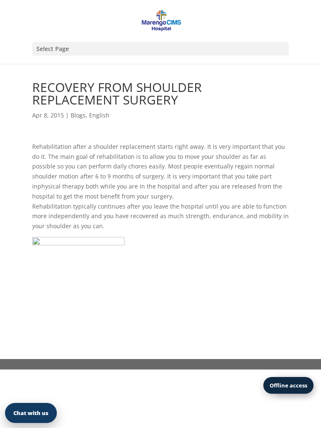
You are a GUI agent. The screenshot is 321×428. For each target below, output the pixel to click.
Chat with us (30, 413)
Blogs (78, 115)
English (99, 115)
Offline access (288, 385)
